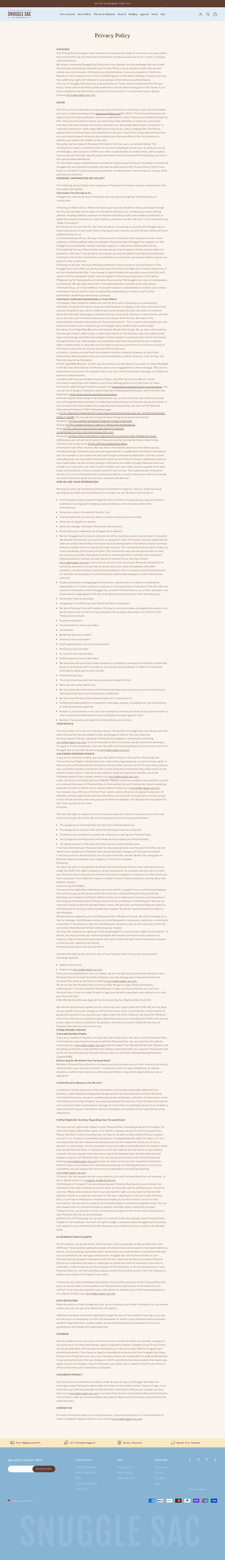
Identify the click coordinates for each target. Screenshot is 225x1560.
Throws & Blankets (104, 14)
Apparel (144, 14)
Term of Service (126, 1478)
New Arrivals (67, 14)
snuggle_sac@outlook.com (100, 1180)
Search (159, 1472)
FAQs (78, 1478)
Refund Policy (125, 1472)
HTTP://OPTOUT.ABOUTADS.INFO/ (107, 443)
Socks (155, 14)
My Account (161, 1467)
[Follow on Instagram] (198, 1459)
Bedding (132, 14)
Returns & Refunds (86, 1472)
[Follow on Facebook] (189, 1459)
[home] (112, 1531)
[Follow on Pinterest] (207, 1459)
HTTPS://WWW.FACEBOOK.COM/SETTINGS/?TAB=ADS (100, 421)
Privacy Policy (125, 1467)
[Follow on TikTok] (215, 1459)
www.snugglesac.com (108, 113)
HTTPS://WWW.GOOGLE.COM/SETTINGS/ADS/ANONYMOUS (100, 424)
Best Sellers (84, 14)
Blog (157, 1483)
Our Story (160, 1478)
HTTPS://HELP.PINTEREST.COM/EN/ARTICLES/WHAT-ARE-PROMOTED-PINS (112, 436)
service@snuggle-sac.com (80, 95)
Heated (122, 14)
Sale (162, 14)
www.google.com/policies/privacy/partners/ (137, 386)
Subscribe (44, 1468)
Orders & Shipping (85, 1467)
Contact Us (81, 1488)
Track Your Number (86, 1483)
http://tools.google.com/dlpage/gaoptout (93, 394)
